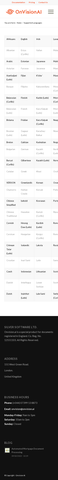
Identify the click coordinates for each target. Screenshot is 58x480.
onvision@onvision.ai (22, 408)
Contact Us (43, 2)
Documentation (18, 2)
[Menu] (49, 11)
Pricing (32, 2)
